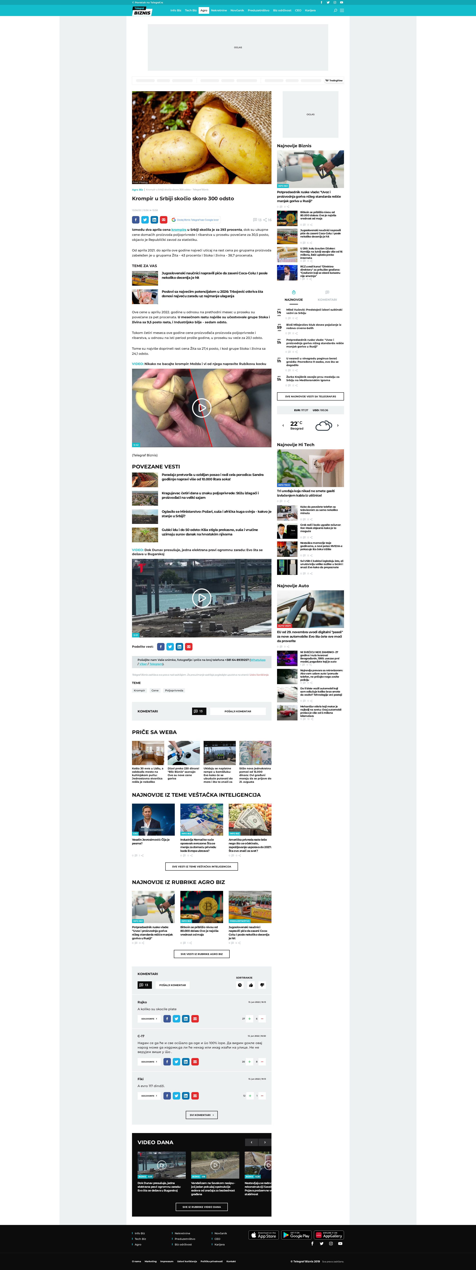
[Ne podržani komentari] (262, 985)
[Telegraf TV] (341, 2)
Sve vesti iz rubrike (202, 954)
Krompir (139, 690)
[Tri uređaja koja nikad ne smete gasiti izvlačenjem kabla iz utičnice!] (310, 468)
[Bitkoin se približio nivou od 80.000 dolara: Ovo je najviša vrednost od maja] (201, 907)
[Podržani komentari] (251, 985)
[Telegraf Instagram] (334, 2)
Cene (155, 690)
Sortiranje (244, 977)
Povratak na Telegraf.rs (149, 2)
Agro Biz (137, 189)
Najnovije (294, 145)
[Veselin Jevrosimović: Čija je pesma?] (153, 820)
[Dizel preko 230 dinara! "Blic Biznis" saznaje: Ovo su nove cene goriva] (184, 753)
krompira (178, 230)
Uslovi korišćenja (259, 674)
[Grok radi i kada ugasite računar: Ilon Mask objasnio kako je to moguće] (287, 531)
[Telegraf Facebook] (321, 2)
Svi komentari (202, 1115)
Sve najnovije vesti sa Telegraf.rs (310, 396)
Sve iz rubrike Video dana (202, 1206)
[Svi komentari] (240, 985)
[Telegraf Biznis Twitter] (328, 2)
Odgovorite (149, 1018)
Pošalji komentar (238, 711)
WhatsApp (258, 660)
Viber (143, 664)
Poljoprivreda (174, 690)
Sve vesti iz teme (201, 866)
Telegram (156, 664)
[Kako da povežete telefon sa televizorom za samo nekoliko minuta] (287, 513)
